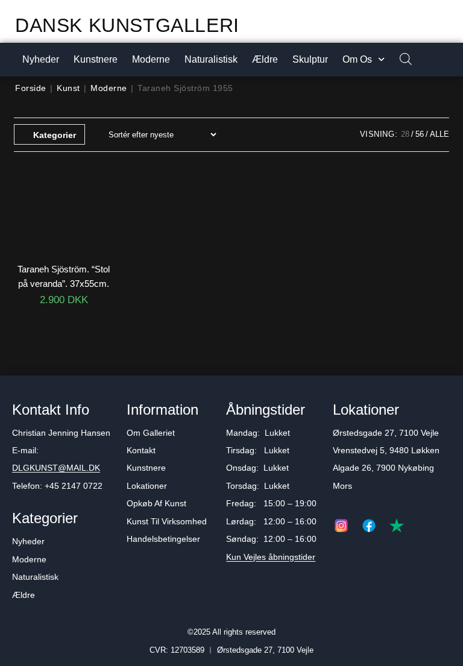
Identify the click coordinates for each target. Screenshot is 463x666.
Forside (30, 88)
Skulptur (310, 59)
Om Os (357, 59)
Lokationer (147, 486)
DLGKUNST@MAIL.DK (56, 468)
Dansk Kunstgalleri (127, 25)
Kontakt (141, 450)
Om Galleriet (151, 433)
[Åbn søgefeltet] (400, 60)
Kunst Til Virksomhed (167, 521)
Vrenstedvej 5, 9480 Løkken (386, 450)
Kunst (68, 88)
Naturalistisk (211, 59)
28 (405, 134)
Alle (439, 134)
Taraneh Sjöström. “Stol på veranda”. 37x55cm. (63, 276)
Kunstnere (96, 59)
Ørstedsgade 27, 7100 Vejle (386, 433)
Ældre (265, 59)
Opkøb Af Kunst (156, 503)
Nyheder (40, 59)
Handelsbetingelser (163, 539)
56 (419, 134)
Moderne (151, 59)
